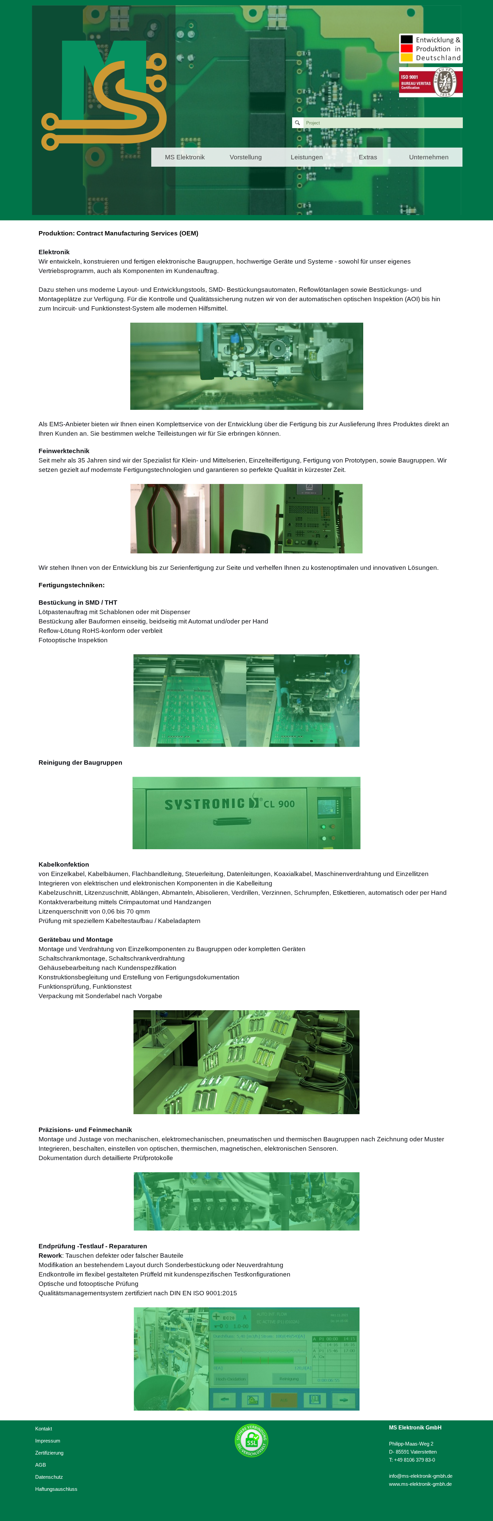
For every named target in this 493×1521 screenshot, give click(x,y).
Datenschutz (49, 1477)
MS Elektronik (185, 157)
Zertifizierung (49, 1453)
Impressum (47, 1441)
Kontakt (43, 1428)
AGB (40, 1465)
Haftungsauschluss (56, 1489)
